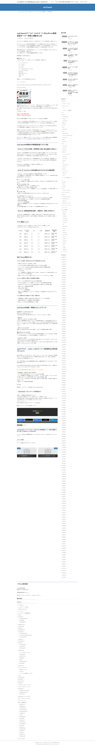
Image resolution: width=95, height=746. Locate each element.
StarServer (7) (22, 727)
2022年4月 (64, 331)
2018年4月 (64, 438)
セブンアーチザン (65, 171)
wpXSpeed (64, 240)
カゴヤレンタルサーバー (66, 192)
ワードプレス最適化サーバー (68, 177)
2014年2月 (64, 543)
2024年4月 (64, 288)
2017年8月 (64, 456)
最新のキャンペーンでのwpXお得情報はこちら (26, 405)
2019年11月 (64, 396)
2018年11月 (64, 422)
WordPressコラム (65, 105)
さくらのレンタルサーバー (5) (24, 684)
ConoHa (63, 131)
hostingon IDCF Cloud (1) (24, 690)
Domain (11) (20, 616)
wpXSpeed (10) (22, 728)
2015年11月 (64, 503)
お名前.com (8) (22, 736)
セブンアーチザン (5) (22, 667)
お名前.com (64, 122)
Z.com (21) (22, 732)
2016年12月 (64, 474)
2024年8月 (64, 282)
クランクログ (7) (21, 738)
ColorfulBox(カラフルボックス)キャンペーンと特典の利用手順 (73, 49)
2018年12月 (64, 420)
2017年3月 (64, 467)
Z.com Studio (65, 145)
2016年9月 (64, 481)
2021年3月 (64, 360)
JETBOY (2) (20, 679)
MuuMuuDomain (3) (23, 618)
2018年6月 (64, 434)
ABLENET (64, 211)
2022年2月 (64, 335)
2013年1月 (64, 570)
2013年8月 (64, 557)
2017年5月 (64, 463)
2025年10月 (64, 268)
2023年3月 (64, 308)
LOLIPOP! (63, 125)
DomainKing (65, 120)
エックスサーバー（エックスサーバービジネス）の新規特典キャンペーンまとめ (73, 42)
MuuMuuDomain (65, 116)
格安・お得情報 (64, 209)
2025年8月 (64, 270)
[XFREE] (64, 160)
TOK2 (64, 175)
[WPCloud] (64, 149)
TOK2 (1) (21, 671)
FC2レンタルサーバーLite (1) (24, 698)
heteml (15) (20, 628)
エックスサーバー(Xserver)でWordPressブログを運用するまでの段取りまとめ (72, 73)
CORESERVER (64, 129)
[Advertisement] (47, 20)
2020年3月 (64, 387)
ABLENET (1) (22, 704)
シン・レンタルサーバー (22, 81)
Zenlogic (63, 194)
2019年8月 (64, 402)
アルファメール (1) (22, 700)
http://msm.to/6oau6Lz (21, 87)
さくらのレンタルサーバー (66, 190)
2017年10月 (64, 452)
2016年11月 (64, 476)
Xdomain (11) (22, 730)
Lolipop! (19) (22, 720)
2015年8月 (64, 510)
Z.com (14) (20, 642)
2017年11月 (64, 449)
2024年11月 (64, 277)
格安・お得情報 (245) (22, 702)
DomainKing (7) (23, 716)
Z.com (63, 143)
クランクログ (64, 251)
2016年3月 (64, 494)
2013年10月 (64, 552)
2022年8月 (64, 322)
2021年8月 (64, 349)
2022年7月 (64, 324)
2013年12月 (64, 548)
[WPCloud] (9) (22, 648)
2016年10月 (64, 478)
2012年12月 (64, 572)
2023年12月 (64, 297)
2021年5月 (64, 355)
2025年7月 (64, 273)
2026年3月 (64, 259)
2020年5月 (64, 382)
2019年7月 (64, 405)
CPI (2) (21, 714)
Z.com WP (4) (22, 646)
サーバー (63, 108)
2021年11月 (64, 342)
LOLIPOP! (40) (21, 626)
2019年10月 (64, 398)
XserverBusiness (65, 164)
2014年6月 (64, 534)
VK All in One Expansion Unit (54, 744)
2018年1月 (64, 445)
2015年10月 (64, 505)
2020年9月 (64, 373)
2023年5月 (64, 306)
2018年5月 (64, 436)
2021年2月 (64, 362)
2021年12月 (64, 340)
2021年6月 (64, 353)
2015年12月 (64, 501)
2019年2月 (64, 416)
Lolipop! (64, 230)
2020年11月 (64, 369)
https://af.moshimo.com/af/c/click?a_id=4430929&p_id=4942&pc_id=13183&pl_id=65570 (34, 84)
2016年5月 (64, 490)
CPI (62, 179)
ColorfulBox (64, 181)
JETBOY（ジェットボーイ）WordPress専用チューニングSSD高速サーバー (73, 61)
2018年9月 (64, 427)
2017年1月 (64, 472)
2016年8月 (64, 483)
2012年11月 (64, 575)
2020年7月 (64, 378)
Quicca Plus (65, 232)
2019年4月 (64, 411)
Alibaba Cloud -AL (66, 198)
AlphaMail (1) (22, 706)
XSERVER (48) (21, 650)
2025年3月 (64, 275)
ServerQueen (64, 141)
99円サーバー (65, 173)
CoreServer (65, 222)
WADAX (63, 139)
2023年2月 (64, 311)
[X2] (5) (21, 659)
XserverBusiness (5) (23, 661)
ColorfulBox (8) (21, 677)
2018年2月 (64, 443)
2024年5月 (64, 286)
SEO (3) (19, 614)
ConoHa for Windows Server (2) (26, 635)
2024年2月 (64, 293)
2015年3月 (64, 519)
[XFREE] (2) (22, 657)
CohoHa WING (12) (23, 633)
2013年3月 (64, 568)
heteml (63, 127)
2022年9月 (64, 320)
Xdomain (64, 118)
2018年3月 (64, 440)
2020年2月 (64, 389)
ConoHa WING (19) (23, 711)
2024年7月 (64, 284)
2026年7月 (64, 257)
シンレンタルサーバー (66, 154)
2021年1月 (64, 364)
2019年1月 (64, 418)
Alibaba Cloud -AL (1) (24, 692)
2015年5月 (64, 516)
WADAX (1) (20, 639)
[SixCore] (64, 166)
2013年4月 (64, 566)
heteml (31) (22, 718)
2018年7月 (64, 431)
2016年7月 (64, 485)
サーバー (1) (20, 611)
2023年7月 (64, 304)
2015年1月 (64, 523)
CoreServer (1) (22, 713)
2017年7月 (64, 458)
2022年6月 (64, 326)
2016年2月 (64, 496)
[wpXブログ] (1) (23, 656)
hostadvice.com (26, 343)
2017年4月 (64, 465)
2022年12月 (64, 315)
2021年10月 (64, 344)
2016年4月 (64, 492)
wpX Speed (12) (23, 654)
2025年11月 (64, 266)
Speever (63, 188)
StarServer (64, 168)
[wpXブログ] (65, 158)
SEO (62, 112)
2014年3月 (64, 541)
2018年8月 (64, 429)
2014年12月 (64, 525)
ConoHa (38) (20, 631)
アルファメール (64, 207)
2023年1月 (64, 313)
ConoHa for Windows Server (67, 135)
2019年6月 (64, 407)
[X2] (63, 162)
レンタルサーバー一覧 (66, 103)
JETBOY (63, 183)
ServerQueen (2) (21, 641)
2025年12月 (64, 264)
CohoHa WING (65, 133)
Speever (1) (20, 682)
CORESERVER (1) (21, 629)
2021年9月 (64, 346)
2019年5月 (64, 409)
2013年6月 (64, 561)
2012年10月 (64, 577)
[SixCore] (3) (22, 663)
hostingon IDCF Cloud (66, 196)
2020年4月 (64, 384)
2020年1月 (64, 391)
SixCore (64, 236)
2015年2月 (64, 521)
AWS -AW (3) (22, 693)
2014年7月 (64, 532)
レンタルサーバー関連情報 (66, 110)
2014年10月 (64, 530)
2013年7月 (64, 559)
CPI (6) (19, 675)
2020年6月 (64, 380)
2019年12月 (64, 393)
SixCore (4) (22, 725)
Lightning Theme (47, 744)
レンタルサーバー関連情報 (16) (24, 613)
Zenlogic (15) (22, 734)
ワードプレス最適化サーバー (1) (26, 673)
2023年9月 (64, 302)
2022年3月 (64, 333)
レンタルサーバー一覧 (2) (23, 607)
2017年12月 (64, 447)
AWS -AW (64, 200)
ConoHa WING (65, 220)
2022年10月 (64, 317)
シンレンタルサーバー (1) (25, 652)
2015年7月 (64, 512)
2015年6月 (64, 514)
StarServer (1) (20, 665)
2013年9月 (64, 554)
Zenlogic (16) (20, 688)
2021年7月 (64, 351)
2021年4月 (64, 358)
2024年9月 (64, 279)
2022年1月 (64, 337)
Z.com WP (64, 147)
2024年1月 (64, 295)
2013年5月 (64, 563)
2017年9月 (64, 454)
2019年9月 (64, 400)
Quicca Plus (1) (21, 681)
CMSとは (63, 101)
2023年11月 (64, 299)
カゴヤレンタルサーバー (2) (23, 686)
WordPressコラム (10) (22, 609)
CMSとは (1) (20, 604)
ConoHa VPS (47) (23, 709)
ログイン (28, 442)
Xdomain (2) (22, 620)
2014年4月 (64, 539)
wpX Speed (65, 156)
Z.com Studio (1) (23, 644)
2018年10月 (64, 425)
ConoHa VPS (65, 137)
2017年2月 (64, 469)
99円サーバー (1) (23, 669)
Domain (63, 114)
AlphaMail (64, 213)
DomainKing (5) (23, 621)
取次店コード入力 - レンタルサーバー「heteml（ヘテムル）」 (29, 595)
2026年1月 (64, 261)
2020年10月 (64, 371)
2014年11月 (64, 528)
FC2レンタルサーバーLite (66, 205)
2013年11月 (64, 550)
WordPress (41, 744)
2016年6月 (64, 487)
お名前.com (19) (21, 624)
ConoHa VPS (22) (23, 636)
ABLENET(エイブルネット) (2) (24, 696)
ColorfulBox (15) (23, 707)
